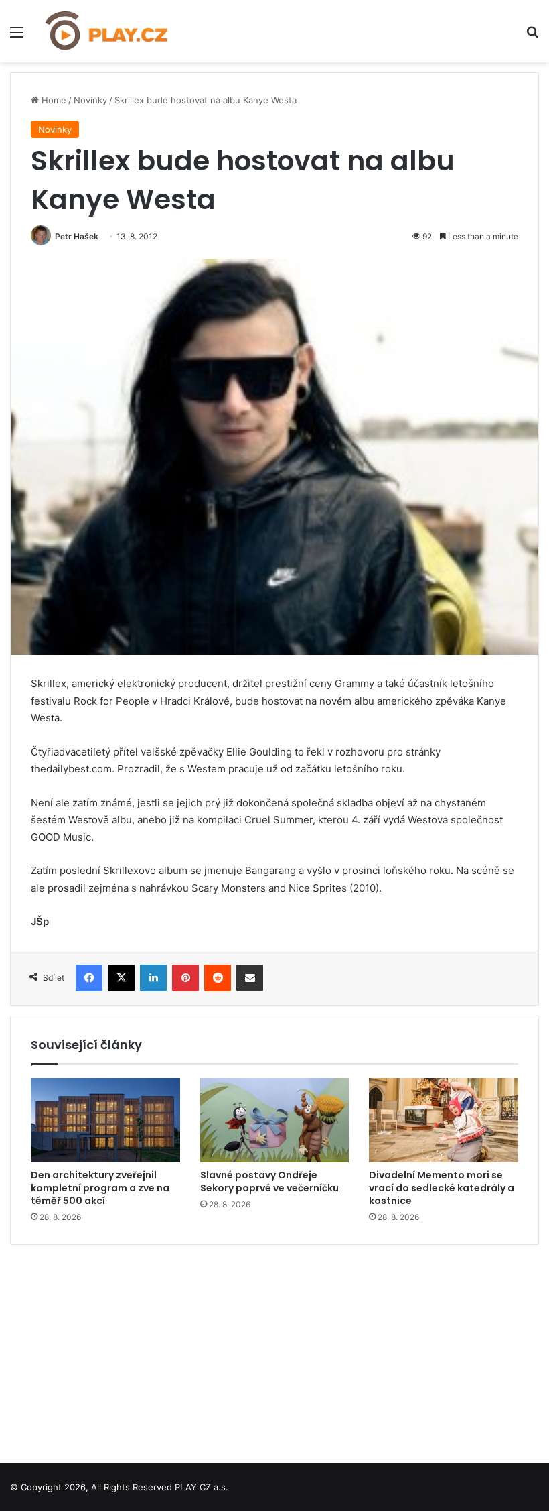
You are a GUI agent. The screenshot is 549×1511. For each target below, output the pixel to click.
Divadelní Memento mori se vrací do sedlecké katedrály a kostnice (441, 1187)
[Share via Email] (249, 978)
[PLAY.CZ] (107, 31)
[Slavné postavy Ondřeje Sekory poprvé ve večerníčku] (274, 1120)
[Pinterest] (185, 978)
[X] (121, 978)
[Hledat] (532, 36)
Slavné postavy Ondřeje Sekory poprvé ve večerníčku (269, 1181)
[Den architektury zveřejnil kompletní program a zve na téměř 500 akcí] (105, 1120)
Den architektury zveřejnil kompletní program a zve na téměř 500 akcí (100, 1187)
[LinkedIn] (153, 978)
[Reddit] (217, 978)
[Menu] (16, 36)
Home (52, 100)
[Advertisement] (274, 1349)
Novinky (90, 100)
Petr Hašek (76, 236)
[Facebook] (89, 978)
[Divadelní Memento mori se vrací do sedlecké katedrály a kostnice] (443, 1120)
